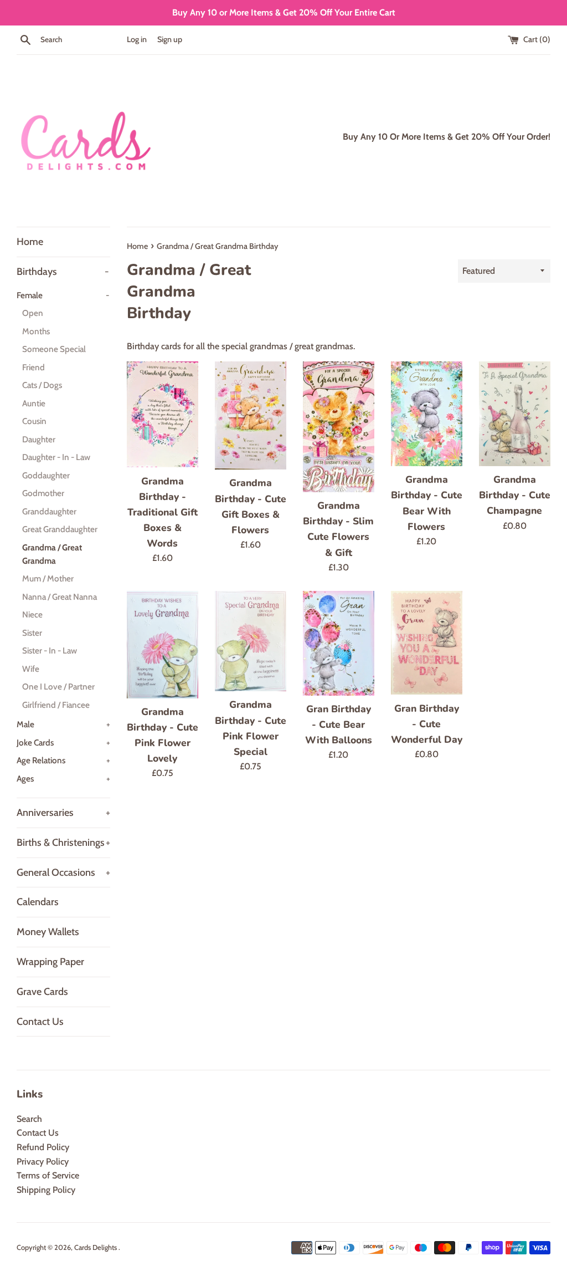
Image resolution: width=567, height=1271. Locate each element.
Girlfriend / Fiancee (56, 705)
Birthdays (63, 272)
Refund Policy (43, 1147)
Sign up (169, 39)
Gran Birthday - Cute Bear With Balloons (338, 724)
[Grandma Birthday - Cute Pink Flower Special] (250, 641)
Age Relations (63, 760)
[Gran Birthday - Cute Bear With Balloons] (338, 643)
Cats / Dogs (42, 385)
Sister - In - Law (49, 650)
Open (32, 313)
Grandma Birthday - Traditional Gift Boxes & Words (162, 512)
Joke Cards (63, 742)
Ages (63, 778)
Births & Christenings (63, 842)
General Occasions (63, 872)
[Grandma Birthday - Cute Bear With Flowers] (426, 413)
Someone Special (54, 349)
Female (63, 295)
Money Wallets (48, 932)
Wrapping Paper (50, 962)
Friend (33, 367)
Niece (32, 614)
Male (63, 724)
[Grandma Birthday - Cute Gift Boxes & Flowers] (250, 415)
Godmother (43, 493)
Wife (30, 668)
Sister (32, 632)
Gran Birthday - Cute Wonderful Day (426, 724)
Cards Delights (96, 1247)
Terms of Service (48, 1175)
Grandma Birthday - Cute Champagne (514, 495)
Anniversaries (63, 813)
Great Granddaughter (59, 529)
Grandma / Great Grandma (52, 554)
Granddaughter (49, 511)
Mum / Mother (48, 578)
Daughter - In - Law (56, 457)
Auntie (33, 403)
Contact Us (40, 1021)
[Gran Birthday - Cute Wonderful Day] (426, 643)
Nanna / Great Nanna (59, 596)
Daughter (38, 439)
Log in (137, 39)
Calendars (38, 902)
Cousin (34, 421)
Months (36, 331)
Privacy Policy (43, 1161)
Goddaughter (46, 475)
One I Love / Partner (58, 686)
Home (30, 242)
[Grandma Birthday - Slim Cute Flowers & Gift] (338, 426)
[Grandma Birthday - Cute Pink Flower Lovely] (162, 644)
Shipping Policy (46, 1190)
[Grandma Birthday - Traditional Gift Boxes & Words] (162, 414)
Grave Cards (42, 992)
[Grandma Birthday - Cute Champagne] (514, 413)
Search (29, 1119)
